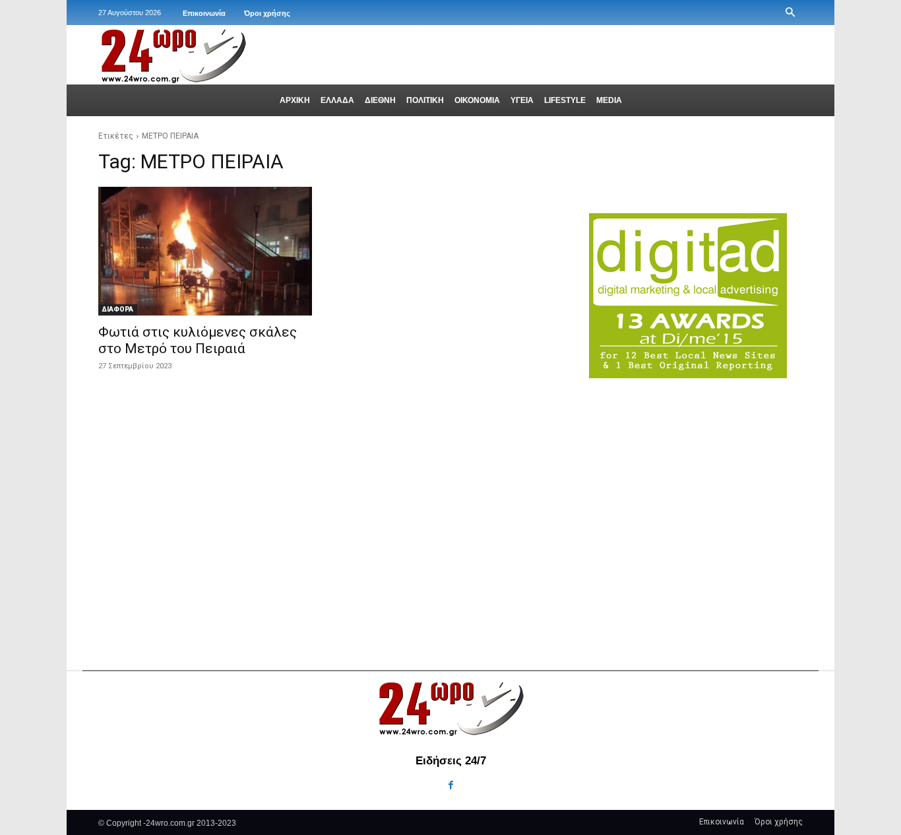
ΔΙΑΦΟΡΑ (117, 309)
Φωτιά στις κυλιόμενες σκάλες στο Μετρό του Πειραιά (197, 340)
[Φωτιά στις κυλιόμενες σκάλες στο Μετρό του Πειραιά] (205, 251)
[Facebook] (450, 785)
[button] (790, 12)
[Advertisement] (696, 496)
